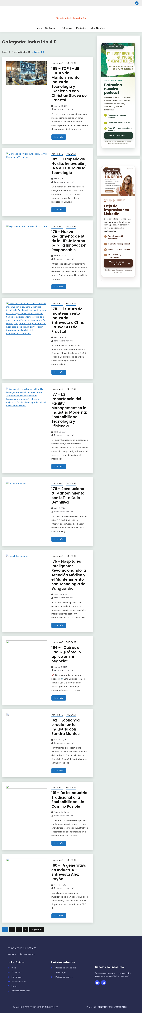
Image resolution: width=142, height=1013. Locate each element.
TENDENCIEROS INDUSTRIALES (71, 13)
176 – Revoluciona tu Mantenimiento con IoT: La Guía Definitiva (67, 495)
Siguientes (37, 929)
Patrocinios (67, 28)
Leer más (58, 137)
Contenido (50, 28)
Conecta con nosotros (109, 967)
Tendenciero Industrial (64, 109)
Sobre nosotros (97, 28)
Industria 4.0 (57, 63)
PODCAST (71, 63)
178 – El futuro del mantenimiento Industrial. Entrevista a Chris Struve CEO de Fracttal (67, 320)
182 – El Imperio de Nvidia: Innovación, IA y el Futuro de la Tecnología (68, 166)
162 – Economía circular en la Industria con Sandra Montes (65, 727)
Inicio (39, 28)
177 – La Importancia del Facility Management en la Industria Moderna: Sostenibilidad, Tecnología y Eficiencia (69, 410)
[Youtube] (97, 982)
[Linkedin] (103, 982)
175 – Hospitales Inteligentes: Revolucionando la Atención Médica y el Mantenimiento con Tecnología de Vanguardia (68, 575)
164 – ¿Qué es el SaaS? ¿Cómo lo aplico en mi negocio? (66, 654)
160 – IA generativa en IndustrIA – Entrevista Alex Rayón (68, 872)
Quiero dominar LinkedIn (119, 263)
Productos (81, 28)
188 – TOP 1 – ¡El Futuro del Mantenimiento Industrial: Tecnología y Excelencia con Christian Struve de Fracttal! (69, 84)
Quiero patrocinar (118, 135)
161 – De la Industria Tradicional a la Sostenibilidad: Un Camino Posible (69, 799)
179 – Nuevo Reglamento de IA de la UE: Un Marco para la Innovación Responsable (68, 240)
